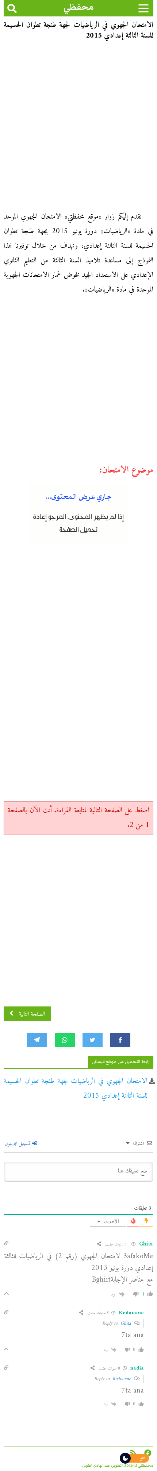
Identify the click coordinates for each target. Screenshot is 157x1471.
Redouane (121, 1379)
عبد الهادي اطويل (96, 1465)
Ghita (125, 1323)
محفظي (79, 7)
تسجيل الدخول (18, 1143)
